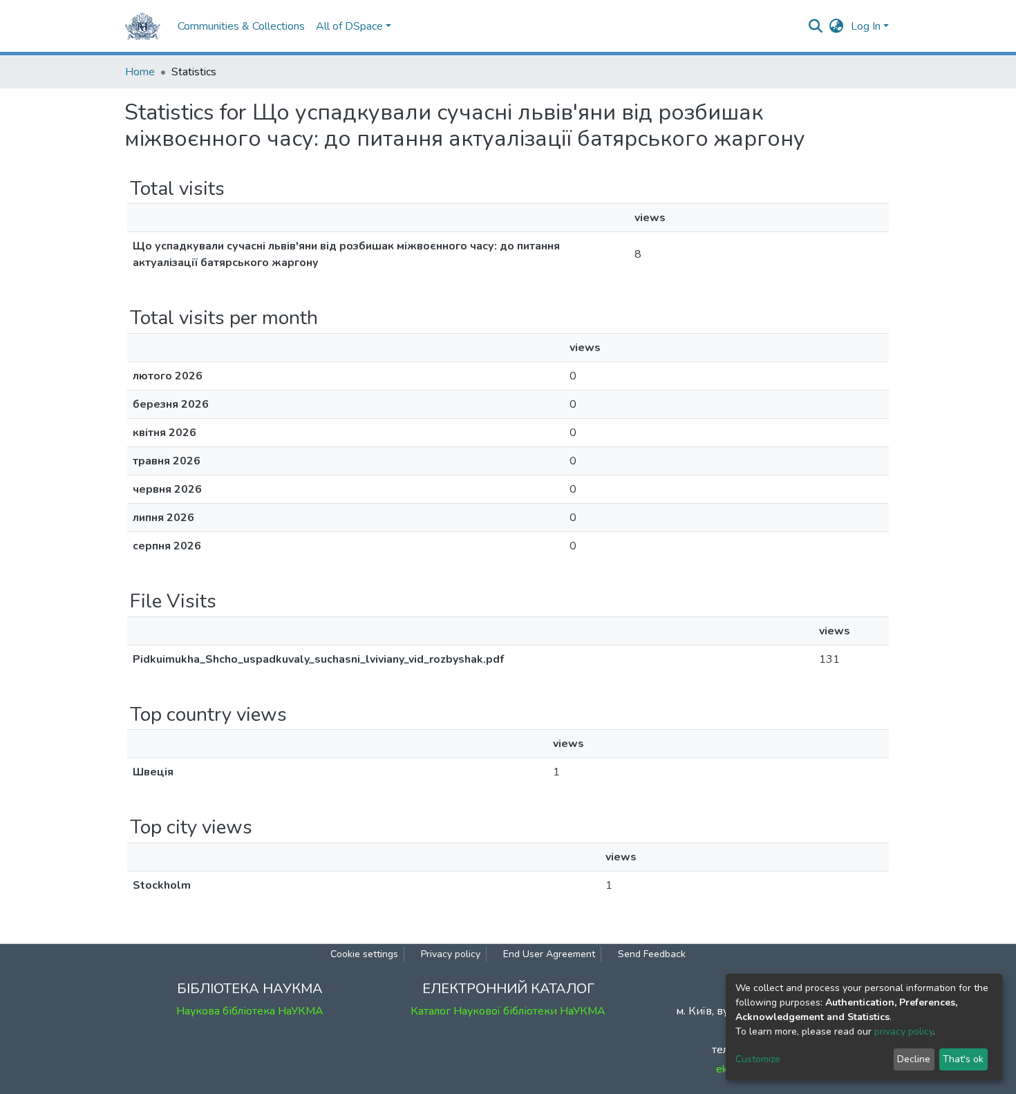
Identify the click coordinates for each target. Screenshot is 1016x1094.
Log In (866, 26)
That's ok (963, 1059)
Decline (913, 1059)
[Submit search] (816, 26)
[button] (836, 26)
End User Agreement (549, 954)
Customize (757, 1059)
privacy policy (903, 1031)
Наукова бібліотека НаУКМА (249, 1011)
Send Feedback (652, 954)
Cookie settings (364, 954)
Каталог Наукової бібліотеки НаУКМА (508, 1011)
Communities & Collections (241, 26)
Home (140, 71)
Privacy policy (450, 954)
